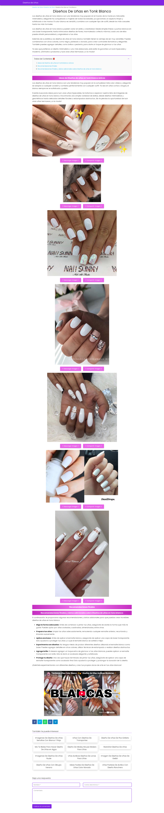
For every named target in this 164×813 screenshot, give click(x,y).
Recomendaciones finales (47, 66)
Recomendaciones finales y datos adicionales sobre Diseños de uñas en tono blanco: (70, 69)
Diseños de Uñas (30, 2)
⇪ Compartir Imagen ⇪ (93, 160)
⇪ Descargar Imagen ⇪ (70, 160)
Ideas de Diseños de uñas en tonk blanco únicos (56, 63)
